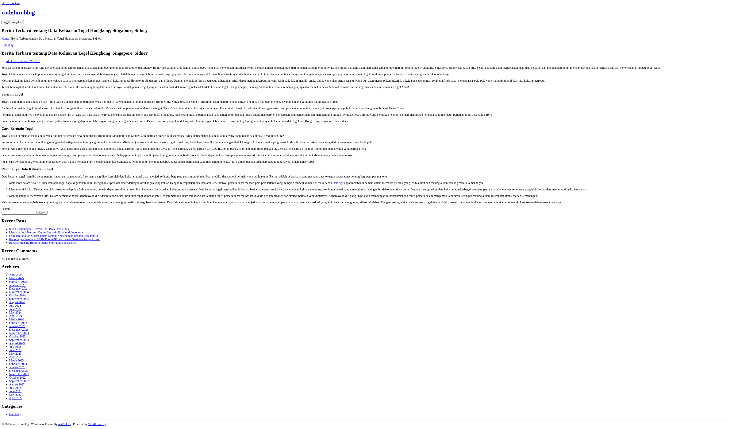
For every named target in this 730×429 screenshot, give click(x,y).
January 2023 (17, 367)
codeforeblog (18, 12)
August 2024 (17, 302)
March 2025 (16, 278)
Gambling (7, 45)
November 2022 (19, 374)
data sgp (338, 183)
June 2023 (15, 350)
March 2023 (16, 360)
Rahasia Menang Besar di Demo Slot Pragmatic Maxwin (43, 242)
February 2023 (18, 363)
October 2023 (17, 336)
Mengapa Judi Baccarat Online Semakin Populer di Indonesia (46, 232)
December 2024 (18, 288)
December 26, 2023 (28, 61)
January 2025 (17, 285)
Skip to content (11, 3)
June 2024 (15, 309)
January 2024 (17, 326)
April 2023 (15, 357)
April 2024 (15, 316)
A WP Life (64, 424)
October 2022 (17, 377)
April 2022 (15, 398)
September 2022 (19, 381)
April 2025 (15, 274)
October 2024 (17, 295)
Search (6, 208)
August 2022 (17, 384)
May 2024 (15, 312)
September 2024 (19, 298)
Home (5, 38)
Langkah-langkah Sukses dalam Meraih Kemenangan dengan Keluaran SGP (55, 235)
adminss (11, 61)
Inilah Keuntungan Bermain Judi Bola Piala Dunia (39, 229)
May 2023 (15, 353)
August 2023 (17, 343)
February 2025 (18, 281)
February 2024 (18, 322)
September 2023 (19, 339)
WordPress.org (97, 424)
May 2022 (15, 394)
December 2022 (18, 370)
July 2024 (15, 305)
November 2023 (19, 333)
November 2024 (19, 292)
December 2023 (18, 329)
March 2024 (16, 319)
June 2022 (15, 391)
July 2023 (15, 346)
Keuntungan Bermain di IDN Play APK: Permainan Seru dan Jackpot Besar (54, 239)
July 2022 (15, 387)
